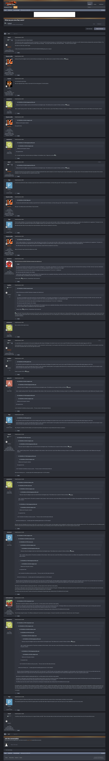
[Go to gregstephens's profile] (9, 104)
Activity (95, 4)
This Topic (100, 7)
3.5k (9, 110)
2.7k (9, 725)
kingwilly (9, 78)
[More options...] (103, 37)
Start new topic (89, 28)
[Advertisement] (54, 14)
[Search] (104, 7)
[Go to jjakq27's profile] (6, 24)
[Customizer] (18, 7)
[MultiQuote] (16, 53)
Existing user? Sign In (8, 7)
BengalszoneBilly (9, 56)
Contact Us (16, 757)
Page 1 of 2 (16, 33)
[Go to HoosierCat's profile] (9, 264)
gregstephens (9, 98)
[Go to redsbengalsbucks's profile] (9, 603)
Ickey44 (9, 434)
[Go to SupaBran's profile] (9, 290)
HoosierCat (9, 258)
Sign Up (15, 7)
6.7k (9, 543)
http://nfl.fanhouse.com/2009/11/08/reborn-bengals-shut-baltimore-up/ (28, 261)
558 (9, 296)
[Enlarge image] (66, 58)
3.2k (9, 191)
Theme (6, 757)
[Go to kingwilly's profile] (9, 84)
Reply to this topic (99, 28)
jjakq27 (10, 23)
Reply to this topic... (14, 744)
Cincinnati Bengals (19, 24)
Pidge (9, 180)
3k (9, 389)
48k (9, 270)
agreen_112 (9, 378)
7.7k (9, 90)
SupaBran (9, 285)
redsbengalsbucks (9, 597)
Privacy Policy (11, 757)
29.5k (9, 128)
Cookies (20, 757)
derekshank (9, 532)
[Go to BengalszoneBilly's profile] (9, 61)
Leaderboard (101, 4)
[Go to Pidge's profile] (9, 185)
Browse (89, 4)
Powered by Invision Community (99, 758)
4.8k (9, 609)
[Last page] (11, 33)
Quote (18, 52)
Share (94, 23)
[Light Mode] (21, 7)
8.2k (9, 49)
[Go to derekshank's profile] (9, 537)
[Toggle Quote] (16, 102)
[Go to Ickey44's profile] (9, 439)
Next (9, 33)
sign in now (29, 740)
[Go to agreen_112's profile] (9, 383)
